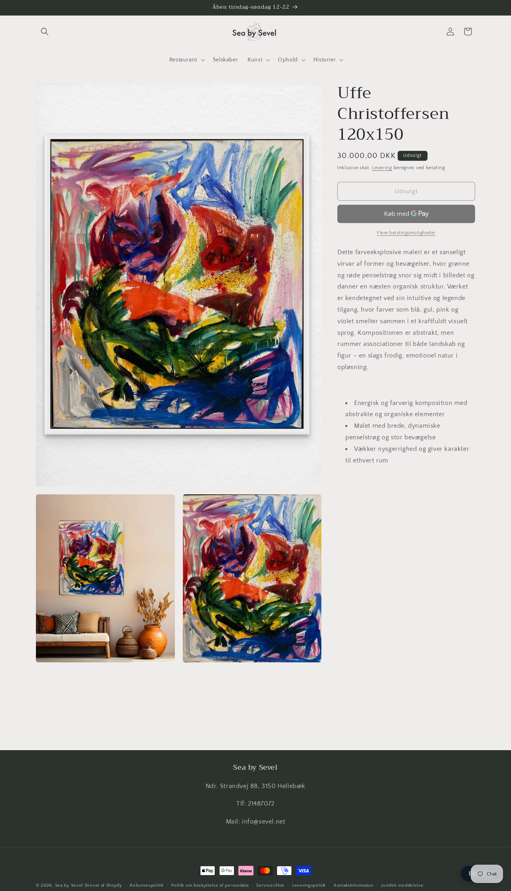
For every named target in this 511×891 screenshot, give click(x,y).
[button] (44, 31)
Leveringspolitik (309, 885)
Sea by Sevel (69, 885)
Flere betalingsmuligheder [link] (406, 232)
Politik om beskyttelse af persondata (209, 885)
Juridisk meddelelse (402, 885)
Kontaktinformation (354, 885)
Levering (382, 167)
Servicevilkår (270, 885)
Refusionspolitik (146, 885)
